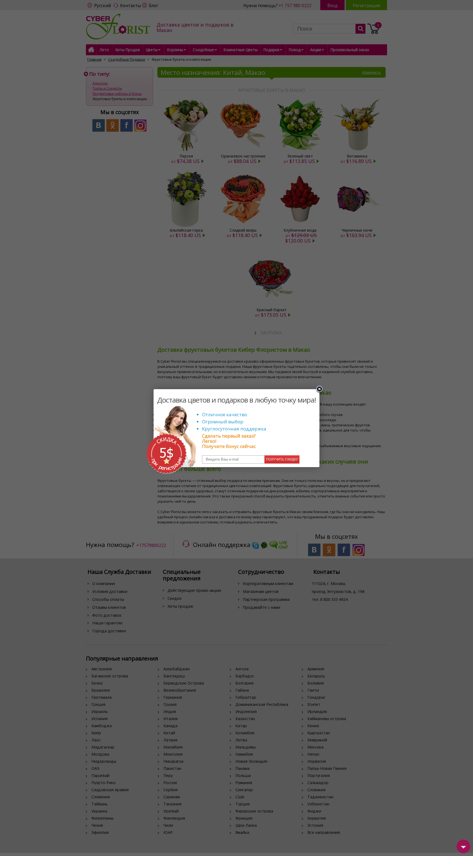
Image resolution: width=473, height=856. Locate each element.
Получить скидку (282, 459)
